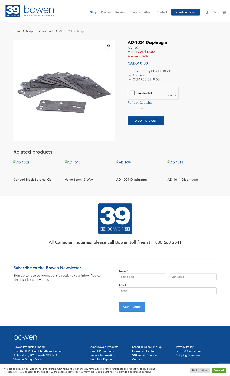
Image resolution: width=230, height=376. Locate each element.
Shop (29, 31)
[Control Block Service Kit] (21, 168)
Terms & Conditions (188, 351)
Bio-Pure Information (102, 355)
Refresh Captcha (140, 102)
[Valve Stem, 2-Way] (72, 168)
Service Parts (46, 31)
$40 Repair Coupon (144, 355)
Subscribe (132, 307)
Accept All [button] (219, 370)
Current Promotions (101, 351)
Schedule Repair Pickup (147, 347)
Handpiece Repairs (100, 359)
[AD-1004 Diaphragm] (124, 168)
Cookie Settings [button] (200, 370)
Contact (137, 359)
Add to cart (146, 121)
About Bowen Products (103, 347)
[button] (109, 46)
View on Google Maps (27, 359)
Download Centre (143, 351)
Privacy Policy (185, 347)
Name (123, 271)
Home (17, 31)
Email (123, 285)
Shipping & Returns (188, 355)
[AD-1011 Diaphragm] (175, 168)
